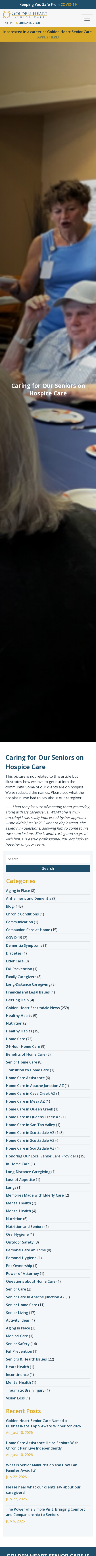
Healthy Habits (19, 1015)
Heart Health (17, 1366)
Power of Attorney (22, 1273)
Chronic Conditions (22, 914)
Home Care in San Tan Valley (30, 1124)
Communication (19, 921)
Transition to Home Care (27, 1070)
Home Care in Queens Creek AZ (33, 1116)
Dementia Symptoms (24, 945)
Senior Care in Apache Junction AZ (35, 1297)
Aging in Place (18, 890)
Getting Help (17, 1000)
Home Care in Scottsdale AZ (30, 1132)
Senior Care (16, 1289)
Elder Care (15, 961)
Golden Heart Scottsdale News (33, 1007)
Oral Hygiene (17, 1234)
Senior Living (17, 1312)
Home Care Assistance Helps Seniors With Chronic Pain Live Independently (42, 1445)
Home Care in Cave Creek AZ (30, 1093)
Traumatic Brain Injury (25, 1390)
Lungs (11, 1187)
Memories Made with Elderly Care (35, 1195)
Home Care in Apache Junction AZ (35, 1085)
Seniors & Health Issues (26, 1359)
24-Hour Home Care (23, 1046)
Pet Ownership (19, 1265)
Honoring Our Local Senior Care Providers (42, 1156)
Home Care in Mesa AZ (25, 1101)
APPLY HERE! (48, 37)
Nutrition (14, 1023)
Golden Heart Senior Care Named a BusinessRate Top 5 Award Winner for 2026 (43, 1423)
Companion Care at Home (28, 929)
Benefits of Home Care (26, 1054)
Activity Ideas (18, 1320)
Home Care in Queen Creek (29, 1109)
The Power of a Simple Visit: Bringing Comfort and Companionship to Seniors (45, 1512)
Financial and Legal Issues (28, 992)
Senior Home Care (21, 1062)
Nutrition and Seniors (25, 1226)
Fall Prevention (19, 968)
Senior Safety (18, 1343)
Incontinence (17, 1374)
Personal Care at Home (26, 1250)
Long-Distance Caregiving (28, 984)
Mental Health (18, 1203)
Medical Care (17, 1335)
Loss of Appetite (20, 1179)
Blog (10, 906)
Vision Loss (15, 1398)
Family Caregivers (21, 976)
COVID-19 (14, 937)
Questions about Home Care (31, 1281)
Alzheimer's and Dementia (28, 898)
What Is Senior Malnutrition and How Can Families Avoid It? (41, 1468)
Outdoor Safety (20, 1242)
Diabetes (14, 953)
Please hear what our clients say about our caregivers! (43, 1490)
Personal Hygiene (21, 1257)
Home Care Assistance (25, 1077)
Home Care (15, 1038)
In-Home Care (18, 1163)
